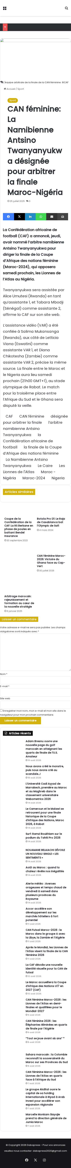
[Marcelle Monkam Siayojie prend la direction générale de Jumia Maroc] (13, 1119)
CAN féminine (31, 416)
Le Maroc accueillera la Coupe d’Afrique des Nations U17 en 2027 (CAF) (46, 986)
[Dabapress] (22, 8)
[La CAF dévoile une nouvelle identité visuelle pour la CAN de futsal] (13, 970)
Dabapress (33, 1145)
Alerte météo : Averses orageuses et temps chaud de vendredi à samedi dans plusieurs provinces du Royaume (46, 891)
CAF (9, 416)
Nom (3, 674)
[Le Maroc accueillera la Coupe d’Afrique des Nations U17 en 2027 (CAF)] (13, 987)
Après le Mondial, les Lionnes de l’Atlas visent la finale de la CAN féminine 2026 (47, 951)
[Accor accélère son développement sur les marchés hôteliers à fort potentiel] (13, 913)
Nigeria (58, 478)
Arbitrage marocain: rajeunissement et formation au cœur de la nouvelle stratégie (19, 601)
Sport (20, 89)
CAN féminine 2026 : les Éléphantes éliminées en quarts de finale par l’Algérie (46, 1024)
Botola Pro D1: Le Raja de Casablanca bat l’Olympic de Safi (51, 522)
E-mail (4, 686)
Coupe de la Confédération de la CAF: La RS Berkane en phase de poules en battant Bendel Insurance (18, 527)
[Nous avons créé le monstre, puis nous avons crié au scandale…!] (13, 771)
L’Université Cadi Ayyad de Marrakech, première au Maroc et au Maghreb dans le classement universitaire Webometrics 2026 (46, 791)
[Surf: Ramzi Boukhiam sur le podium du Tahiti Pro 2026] (13, 839)
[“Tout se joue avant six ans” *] (13, 1043)
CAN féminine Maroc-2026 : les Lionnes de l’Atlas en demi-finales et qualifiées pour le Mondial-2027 (46, 1005)
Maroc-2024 (33, 478)
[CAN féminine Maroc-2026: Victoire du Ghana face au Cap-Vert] (52, 544)
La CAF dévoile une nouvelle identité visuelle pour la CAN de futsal (46, 968)
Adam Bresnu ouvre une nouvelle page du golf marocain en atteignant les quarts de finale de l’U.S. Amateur (44, 748)
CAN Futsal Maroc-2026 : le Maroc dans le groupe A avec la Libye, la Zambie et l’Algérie (45, 933)
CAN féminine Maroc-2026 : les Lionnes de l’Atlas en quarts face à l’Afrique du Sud (46, 1075)
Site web (5, 698)
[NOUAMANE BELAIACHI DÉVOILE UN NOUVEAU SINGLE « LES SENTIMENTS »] (13, 855)
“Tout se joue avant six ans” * (45, 1038)
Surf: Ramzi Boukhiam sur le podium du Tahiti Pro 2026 (44, 835)
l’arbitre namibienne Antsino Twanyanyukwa (32, 428)
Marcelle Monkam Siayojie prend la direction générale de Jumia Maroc (46, 1118)
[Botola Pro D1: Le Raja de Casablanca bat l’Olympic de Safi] (52, 507)
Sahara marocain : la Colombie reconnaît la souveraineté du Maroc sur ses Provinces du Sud (47, 1058)
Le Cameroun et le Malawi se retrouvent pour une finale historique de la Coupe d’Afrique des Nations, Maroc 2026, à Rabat (45, 816)
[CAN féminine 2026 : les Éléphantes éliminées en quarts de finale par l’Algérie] (13, 1026)
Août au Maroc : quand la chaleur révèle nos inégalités (45, 869)
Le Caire (45, 465)
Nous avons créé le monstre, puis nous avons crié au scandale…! (45, 770)
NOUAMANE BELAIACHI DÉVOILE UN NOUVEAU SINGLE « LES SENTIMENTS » (45, 853)
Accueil (10, 89)
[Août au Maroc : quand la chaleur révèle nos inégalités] (13, 872)
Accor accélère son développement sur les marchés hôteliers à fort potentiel (42, 914)
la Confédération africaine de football (28, 441)
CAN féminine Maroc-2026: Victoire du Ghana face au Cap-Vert (51, 561)
